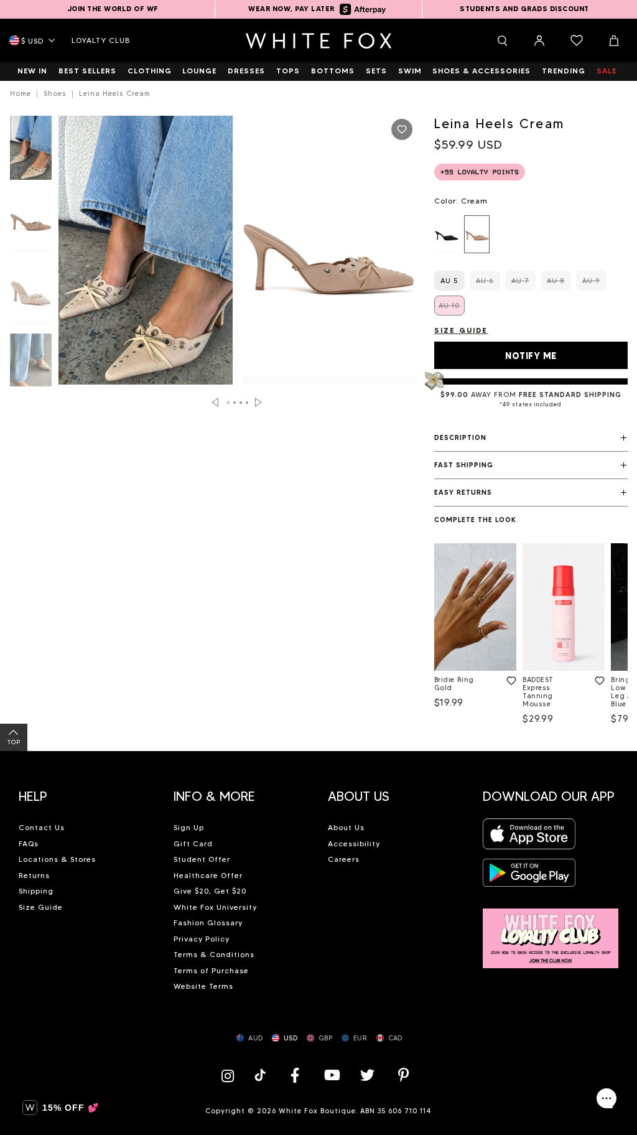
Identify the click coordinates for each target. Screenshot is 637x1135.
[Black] (447, 234)
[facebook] (295, 1075)
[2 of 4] (31, 223)
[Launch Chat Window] (606, 1098)
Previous (215, 402)
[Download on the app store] (529, 838)
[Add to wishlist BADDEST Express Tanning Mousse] (597, 678)
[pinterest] (404, 1075)
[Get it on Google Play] (529, 876)
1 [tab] (228, 402)
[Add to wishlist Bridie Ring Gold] (508, 678)
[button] (531, 438)
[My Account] (539, 40)
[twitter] (368, 1075)
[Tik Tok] (261, 1075)
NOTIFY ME (531, 356)
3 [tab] (240, 402)
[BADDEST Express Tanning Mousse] (564, 607)
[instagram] (230, 1075)
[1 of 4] (31, 151)
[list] (531, 234)
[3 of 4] (31, 296)
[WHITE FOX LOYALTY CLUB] (551, 931)
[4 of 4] (31, 369)
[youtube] (331, 1075)
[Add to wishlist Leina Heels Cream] (401, 129)
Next (258, 402)
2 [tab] (234, 402)
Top (14, 742)
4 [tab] (246, 402)
